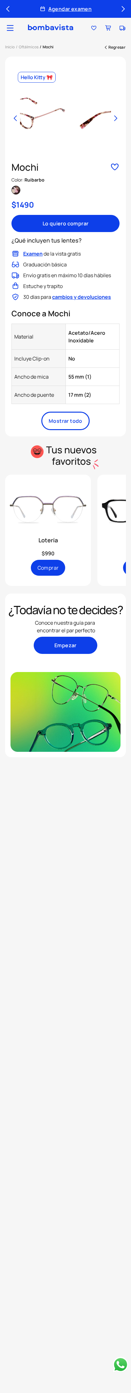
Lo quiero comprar (66, 223)
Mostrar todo (65, 420)
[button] (10, 28)
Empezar (65, 645)
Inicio (10, 47)
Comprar (48, 567)
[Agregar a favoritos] (115, 167)
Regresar (117, 47)
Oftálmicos (28, 47)
